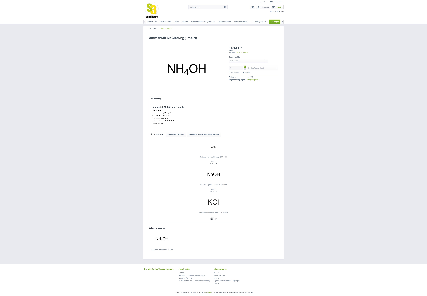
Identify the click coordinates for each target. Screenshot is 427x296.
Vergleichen (235, 72)
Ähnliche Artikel (157, 134)
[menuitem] (208, 7)
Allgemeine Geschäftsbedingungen (227, 281)
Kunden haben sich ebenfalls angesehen (204, 134)
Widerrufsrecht (219, 275)
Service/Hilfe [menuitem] (277, 2)
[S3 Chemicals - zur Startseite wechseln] (152, 10)
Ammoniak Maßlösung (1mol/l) (162, 249)
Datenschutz (218, 278)
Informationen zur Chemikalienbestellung (194, 281)
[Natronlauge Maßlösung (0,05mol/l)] (213, 174)
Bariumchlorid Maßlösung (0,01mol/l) (213, 157)
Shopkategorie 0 (253, 80)
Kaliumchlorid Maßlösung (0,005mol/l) (213, 212)
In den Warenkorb (256, 68)
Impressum (218, 283)
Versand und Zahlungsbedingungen (191, 275)
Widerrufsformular (185, 278)
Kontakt (181, 273)
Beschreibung (156, 99)
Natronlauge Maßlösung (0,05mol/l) (213, 184)
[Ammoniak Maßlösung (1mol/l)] (162, 239)
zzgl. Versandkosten (242, 52)
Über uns (217, 273)
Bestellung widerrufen (277, 11)
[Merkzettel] (252, 7)
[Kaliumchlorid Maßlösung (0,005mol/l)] (213, 202)
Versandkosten (208, 292)
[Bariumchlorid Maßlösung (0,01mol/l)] (213, 147)
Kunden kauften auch (176, 134)
